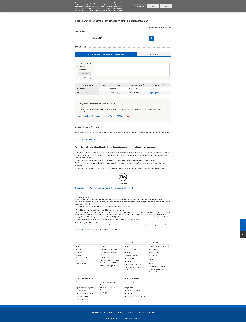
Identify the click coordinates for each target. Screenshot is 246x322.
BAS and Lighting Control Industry (134, 296)
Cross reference (81, 263)
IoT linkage (103, 293)
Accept (166, 6)
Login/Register (154, 89)
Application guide (129, 258)
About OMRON (153, 249)
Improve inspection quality (108, 282)
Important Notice (96, 312)
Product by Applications (83, 278)
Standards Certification (107, 257)
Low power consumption (83, 285)
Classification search (82, 261)
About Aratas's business (156, 269)
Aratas (151, 263)
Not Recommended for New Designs (108, 253)
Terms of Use (119, 312)
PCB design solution (82, 282)
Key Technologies (129, 270)
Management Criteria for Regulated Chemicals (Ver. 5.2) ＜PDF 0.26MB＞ (102, 116)
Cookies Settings (140, 6)
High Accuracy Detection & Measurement (108, 289)
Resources (127, 246)
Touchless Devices (105, 285)
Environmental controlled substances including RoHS (106, 54)
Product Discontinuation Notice (109, 249)
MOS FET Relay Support (107, 266)
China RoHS (154, 54)
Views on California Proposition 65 (87, 139)
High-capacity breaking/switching (86, 288)
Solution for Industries (131, 278)
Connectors (79, 252)
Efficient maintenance (82, 299)
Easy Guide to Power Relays (132, 264)
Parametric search (81, 258)
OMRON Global (108, 312)
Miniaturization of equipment (85, 293)
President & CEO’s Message (157, 266)
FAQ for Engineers (129, 253)
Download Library (130, 243)
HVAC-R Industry (129, 293)
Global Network (153, 255)
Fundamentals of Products (132, 250)
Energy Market (128, 288)
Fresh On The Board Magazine (133, 267)
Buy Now (103, 246)
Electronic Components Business (159, 246)
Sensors (78, 255)
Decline (152, 6)
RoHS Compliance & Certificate (109, 260)
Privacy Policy (130, 312)
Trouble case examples (131, 255)
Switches (78, 249)
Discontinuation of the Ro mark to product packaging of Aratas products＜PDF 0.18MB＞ (104, 188)
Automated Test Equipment (132, 290)
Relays (78, 246)
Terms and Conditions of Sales (146, 312)
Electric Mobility (129, 282)
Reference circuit (129, 261)
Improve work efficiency (83, 296)
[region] (123, 6)
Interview (127, 273)
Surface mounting (81, 290)
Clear (84, 77)
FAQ (243, 222)
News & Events (153, 252)
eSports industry (129, 285)
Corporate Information (155, 272)
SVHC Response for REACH (108, 263)
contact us (83, 229)
